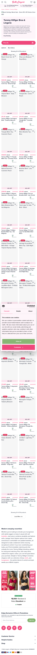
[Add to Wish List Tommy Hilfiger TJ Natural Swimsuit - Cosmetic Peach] (15, 167)
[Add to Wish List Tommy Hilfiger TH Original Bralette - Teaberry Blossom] (15, 398)
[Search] (5, 2)
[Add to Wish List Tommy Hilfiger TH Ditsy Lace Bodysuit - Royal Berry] (33, 56)
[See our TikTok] (20, 628)
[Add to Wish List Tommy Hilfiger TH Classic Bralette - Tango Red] (15, 437)
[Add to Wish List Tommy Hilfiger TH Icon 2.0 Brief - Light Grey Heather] (33, 437)
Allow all (18, 341)
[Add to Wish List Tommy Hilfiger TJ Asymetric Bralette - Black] (15, 360)
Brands (7, 9)
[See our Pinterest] (14, 628)
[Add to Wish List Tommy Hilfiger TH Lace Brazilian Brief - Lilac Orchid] (33, 167)
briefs (26, 558)
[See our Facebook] (9, 628)
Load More (17, 516)
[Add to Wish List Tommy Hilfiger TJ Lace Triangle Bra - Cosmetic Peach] (33, 92)
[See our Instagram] (3, 628)
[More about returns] (26, 6)
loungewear (5, 560)
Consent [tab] (6, 311)
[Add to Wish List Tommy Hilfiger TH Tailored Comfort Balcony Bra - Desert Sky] (15, 473)
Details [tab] (18, 311)
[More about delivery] (11, 6)
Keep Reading (7, 36)
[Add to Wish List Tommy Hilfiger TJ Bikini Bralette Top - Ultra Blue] (33, 131)
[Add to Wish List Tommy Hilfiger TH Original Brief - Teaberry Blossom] (15, 92)
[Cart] (34, 2)
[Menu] (2, 2)
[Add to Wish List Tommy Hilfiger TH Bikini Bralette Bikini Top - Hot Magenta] (15, 204)
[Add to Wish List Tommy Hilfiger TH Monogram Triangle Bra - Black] (33, 398)
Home (2, 9)
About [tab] (30, 311)
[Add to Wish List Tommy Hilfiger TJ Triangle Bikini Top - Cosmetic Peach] (15, 131)
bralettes (4, 536)
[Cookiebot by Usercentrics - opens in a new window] (27, 306)
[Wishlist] (31, 2)
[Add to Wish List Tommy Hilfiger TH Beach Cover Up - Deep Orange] (15, 56)
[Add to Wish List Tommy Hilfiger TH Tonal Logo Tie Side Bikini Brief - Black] (33, 204)
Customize (17, 347)
